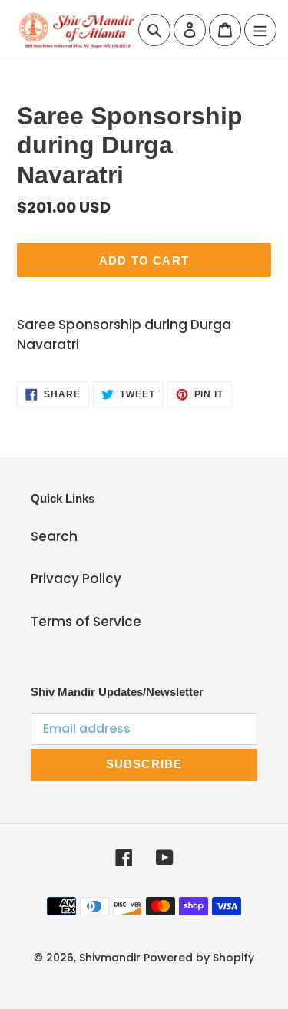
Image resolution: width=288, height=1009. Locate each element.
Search (54, 536)
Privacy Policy (76, 578)
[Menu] (260, 30)
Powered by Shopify (199, 957)
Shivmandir (110, 957)
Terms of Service (86, 621)
